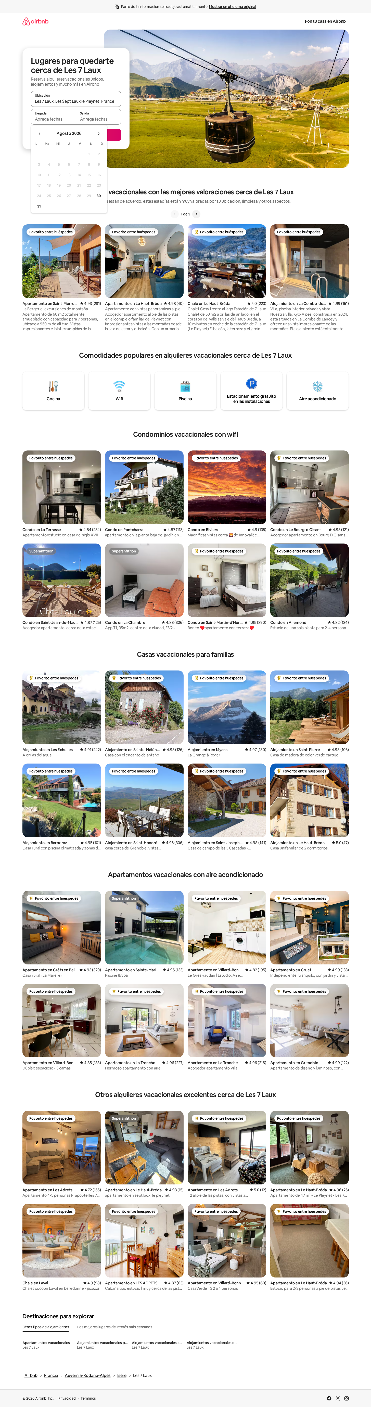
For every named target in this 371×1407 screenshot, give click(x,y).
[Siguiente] (196, 214)
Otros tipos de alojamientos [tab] (45, 1327)
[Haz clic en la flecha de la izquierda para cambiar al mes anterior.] (39, 133)
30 (99, 195)
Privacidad (67, 1398)
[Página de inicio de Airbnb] (35, 21)
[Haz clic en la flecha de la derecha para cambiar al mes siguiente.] (98, 133)
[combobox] (76, 101)
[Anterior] (175, 214)
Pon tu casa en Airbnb (325, 21)
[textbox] (53, 119)
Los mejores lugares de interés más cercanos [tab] (114, 1327)
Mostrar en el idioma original (232, 6)
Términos (88, 1398)
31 (39, 206)
